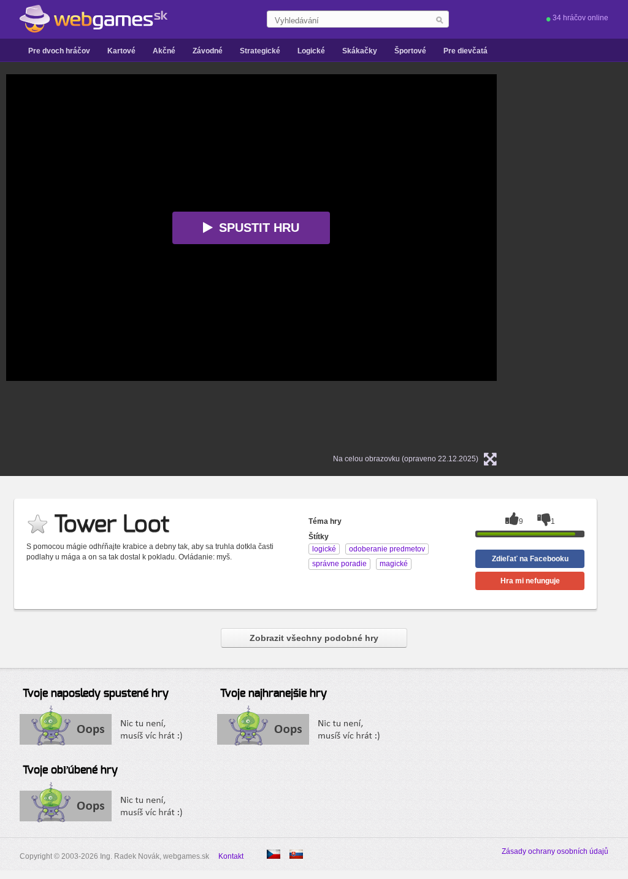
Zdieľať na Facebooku (530, 559)
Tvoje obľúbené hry (70, 770)
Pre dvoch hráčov (59, 51)
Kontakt (230, 856)
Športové (410, 51)
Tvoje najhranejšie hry (273, 693)
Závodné (208, 51)
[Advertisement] (584, 258)
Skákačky (359, 51)
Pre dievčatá (465, 51)
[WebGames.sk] (93, 19)
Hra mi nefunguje (530, 581)
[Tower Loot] (273, 854)
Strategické (260, 51)
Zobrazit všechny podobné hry (314, 638)
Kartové (121, 51)
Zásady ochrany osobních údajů (555, 851)
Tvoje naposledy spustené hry (96, 693)
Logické (311, 51)
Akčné (164, 51)
